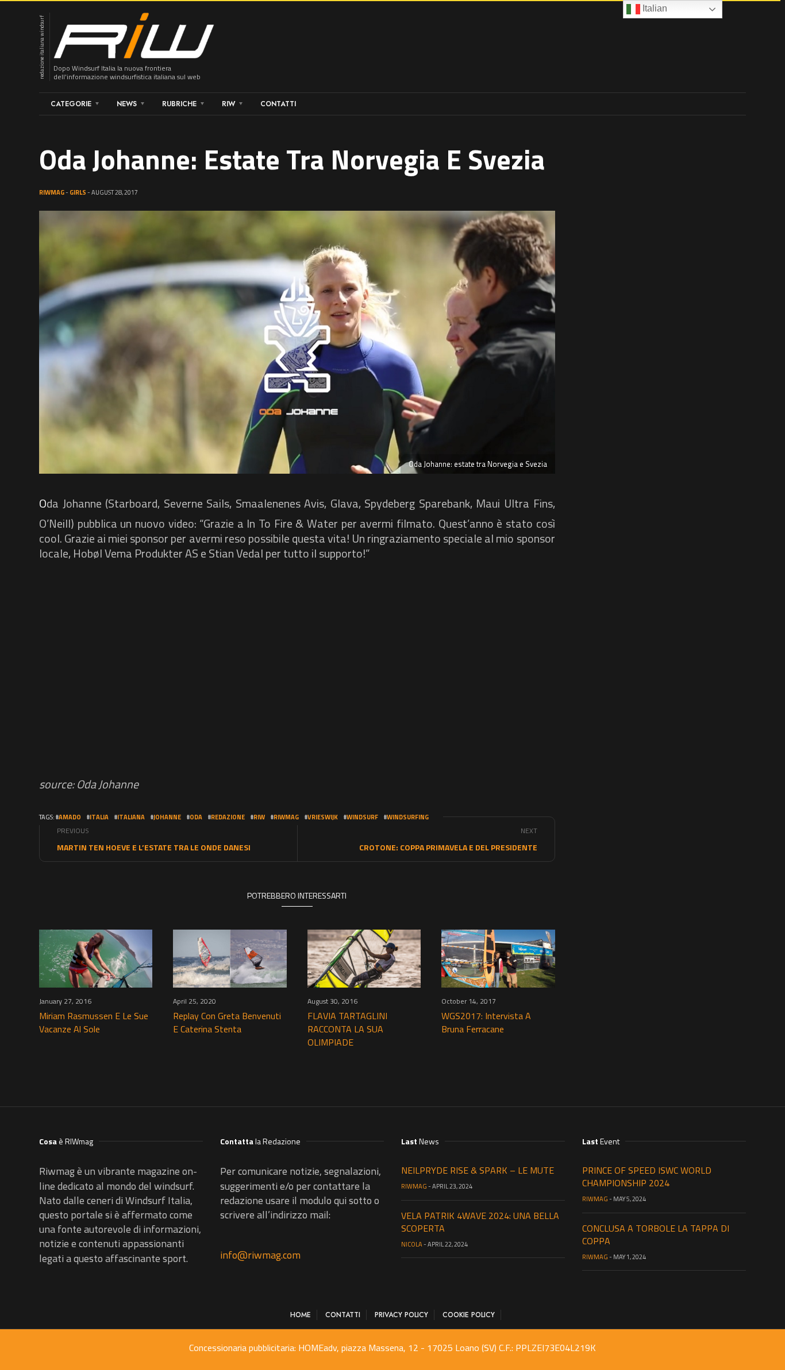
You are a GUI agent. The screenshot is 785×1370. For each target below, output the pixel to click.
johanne (167, 817)
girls (78, 192)
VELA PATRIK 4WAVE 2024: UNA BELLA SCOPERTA (480, 1222)
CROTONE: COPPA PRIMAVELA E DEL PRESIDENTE (448, 847)
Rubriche (179, 104)
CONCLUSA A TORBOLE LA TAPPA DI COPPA (655, 1234)
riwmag (286, 817)
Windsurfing (408, 817)
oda (196, 817)
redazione (228, 817)
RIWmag (51, 192)
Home (300, 1315)
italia (99, 817)
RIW (228, 104)
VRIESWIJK (322, 817)
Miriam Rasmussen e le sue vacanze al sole (93, 1022)
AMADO (70, 817)
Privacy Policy (401, 1315)
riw (259, 817)
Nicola (411, 1244)
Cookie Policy (468, 1315)
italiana (131, 817)
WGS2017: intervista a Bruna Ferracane (486, 1022)
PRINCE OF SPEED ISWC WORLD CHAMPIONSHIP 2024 (646, 1176)
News (127, 104)
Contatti (278, 104)
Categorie (71, 104)
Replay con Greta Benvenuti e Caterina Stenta (227, 1022)
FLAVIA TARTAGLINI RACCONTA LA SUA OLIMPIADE (347, 1029)
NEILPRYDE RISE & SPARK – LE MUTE (477, 1170)
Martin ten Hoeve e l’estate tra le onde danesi (154, 847)
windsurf (362, 817)
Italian (653, 8)
